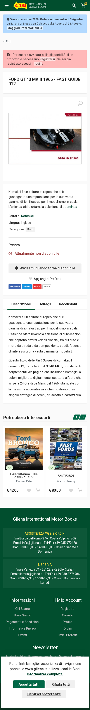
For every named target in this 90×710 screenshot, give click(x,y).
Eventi (22, 635)
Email (47, 286)
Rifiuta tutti (61, 684)
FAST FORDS (66, 475)
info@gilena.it (31, 543)
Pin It (37, 286)
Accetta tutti (29, 684)
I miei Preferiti (68, 635)
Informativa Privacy (22, 628)
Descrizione (21, 304)
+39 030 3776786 (68, 574)
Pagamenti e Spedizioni (22, 622)
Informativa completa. (45, 674)
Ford (30, 229)
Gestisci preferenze (44, 694)
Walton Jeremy (66, 481)
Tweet (27, 286)
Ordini (68, 628)
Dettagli (45, 304)
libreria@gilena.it (30, 574)
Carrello (67, 615)
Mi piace (15, 286)
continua (71, 207)
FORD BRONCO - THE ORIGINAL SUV (24, 475)
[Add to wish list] (28, 490)
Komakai (27, 216)
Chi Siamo (22, 609)
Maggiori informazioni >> (25, 28)
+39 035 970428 (66, 543)
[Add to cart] (38, 490)
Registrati (67, 609)
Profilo (67, 622)
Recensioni (69, 303)
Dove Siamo (22, 615)
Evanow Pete (24, 481)
